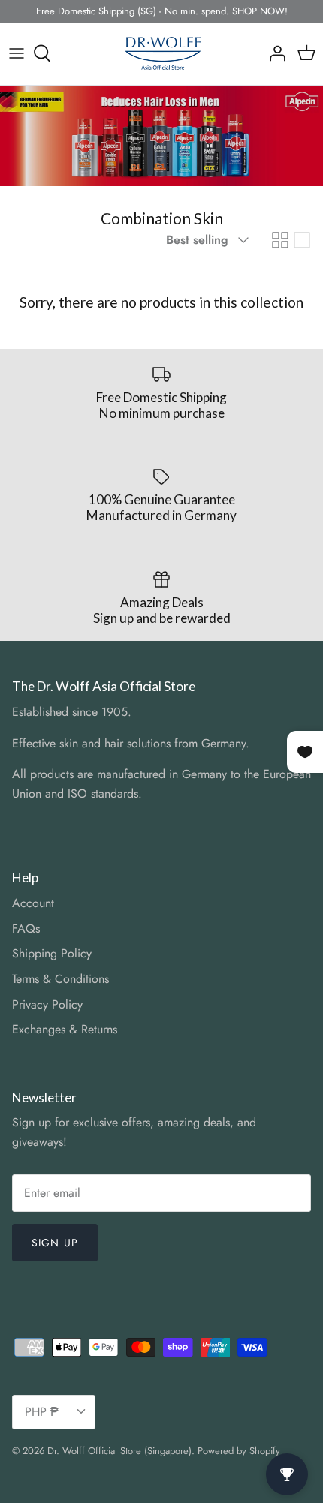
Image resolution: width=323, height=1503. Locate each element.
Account (33, 903)
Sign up (55, 1242)
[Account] (273, 53)
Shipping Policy (52, 953)
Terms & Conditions (60, 978)
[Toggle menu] (16, 53)
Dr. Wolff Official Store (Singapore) (119, 1451)
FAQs (26, 928)
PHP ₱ (42, 1411)
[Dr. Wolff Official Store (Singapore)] (162, 53)
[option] (161, 136)
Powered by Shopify (239, 1451)
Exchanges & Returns (64, 1029)
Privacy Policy (47, 1004)
